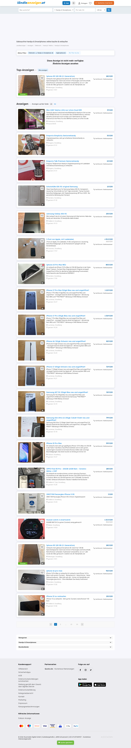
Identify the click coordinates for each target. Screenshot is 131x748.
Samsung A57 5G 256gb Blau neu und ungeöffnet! (67, 392)
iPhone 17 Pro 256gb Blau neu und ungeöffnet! (65, 316)
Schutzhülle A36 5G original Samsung (62, 187)
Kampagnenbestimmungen (29, 707)
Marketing (22, 700)
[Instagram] (86, 670)
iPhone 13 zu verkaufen (56, 596)
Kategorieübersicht (25, 693)
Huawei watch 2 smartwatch (58, 520)
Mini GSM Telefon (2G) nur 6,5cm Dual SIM (64, 110)
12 (71, 624)
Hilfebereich (23, 669)
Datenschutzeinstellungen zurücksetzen (28, 680)
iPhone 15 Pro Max (54, 443)
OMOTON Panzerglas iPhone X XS (60, 494)
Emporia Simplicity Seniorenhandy (61, 136)
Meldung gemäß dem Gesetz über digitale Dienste (29, 685)
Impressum (22, 703)
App (67, 3)
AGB (20, 676)
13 (77, 624)
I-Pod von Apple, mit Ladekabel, (60, 239)
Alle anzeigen (43, 70)
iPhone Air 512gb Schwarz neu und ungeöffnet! (66, 341)
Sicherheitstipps (24, 672)
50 (55, 104)
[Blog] (91, 670)
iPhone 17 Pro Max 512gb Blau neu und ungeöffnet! (67, 290)
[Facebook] (80, 670)
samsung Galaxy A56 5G (56, 214)
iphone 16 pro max (54, 571)
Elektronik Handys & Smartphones (40, 53)
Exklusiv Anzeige (24, 718)
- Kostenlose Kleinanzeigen (59, 669)
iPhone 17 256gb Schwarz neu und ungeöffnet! (65, 367)
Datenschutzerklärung (26, 690)
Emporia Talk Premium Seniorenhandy (62, 161)
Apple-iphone (60, 53)
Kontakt (21, 697)
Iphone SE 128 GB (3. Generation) (60, 76)
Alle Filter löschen (74, 53)
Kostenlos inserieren (104, 3)
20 (51, 104)
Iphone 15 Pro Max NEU (56, 265)
